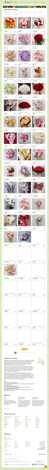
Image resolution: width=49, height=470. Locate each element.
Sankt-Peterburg (7, 418)
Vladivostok (38, 419)
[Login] (44, 2)
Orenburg (26, 416)
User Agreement (17, 458)
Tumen (26, 427)
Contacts (5, 444)
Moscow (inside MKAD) (8, 416)
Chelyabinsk (6, 422)
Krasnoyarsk (17, 421)
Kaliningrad (16, 416)
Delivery (16, 444)
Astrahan (5, 419)
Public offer (11, 458)
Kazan (16, 418)
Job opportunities (28, 442)
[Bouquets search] (38, 2)
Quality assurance (7, 445)
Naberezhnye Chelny (18, 422)
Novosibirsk (17, 425)
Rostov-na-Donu (28, 419)
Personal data (6, 458)
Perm (26, 418)
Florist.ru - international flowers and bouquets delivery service (19, 464)
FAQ (15, 442)
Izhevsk (5, 427)
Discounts (16, 447)
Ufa (36, 416)
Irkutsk (5, 425)
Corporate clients (28, 445)
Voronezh (37, 422)
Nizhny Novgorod (17, 424)
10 (33, 352)
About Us (5, 442)
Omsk (16, 427)
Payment (16, 445)
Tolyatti (26, 425)
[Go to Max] (44, 454)
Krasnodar (16, 419)
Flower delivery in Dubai (8, 439)
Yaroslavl (37, 424)
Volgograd (37, 421)
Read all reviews (7, 408)
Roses (5, 450)
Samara (26, 421)
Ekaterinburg (6, 424)
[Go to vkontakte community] (40, 454)
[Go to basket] (42, 2)
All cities (37, 425)
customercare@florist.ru (41, 449)
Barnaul (5, 421)
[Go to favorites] (40, 2)
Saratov (26, 422)
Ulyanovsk (37, 418)
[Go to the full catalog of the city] (7, 2)
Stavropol (26, 424)
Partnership (27, 444)
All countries (38, 427)
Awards (5, 447)
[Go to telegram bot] (42, 454)
